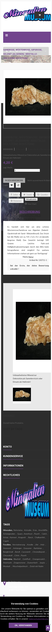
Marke (25, 257)
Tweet (29, 194)
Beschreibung (30, 211)
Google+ (44, 194)
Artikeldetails (30, 215)
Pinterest (17, 200)
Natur (31, 257)
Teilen (15, 194)
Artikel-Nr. (34, 260)
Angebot (9, 415)
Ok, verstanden (23, 625)
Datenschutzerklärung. (39, 619)
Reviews (30, 219)
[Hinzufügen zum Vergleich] (18, 185)
